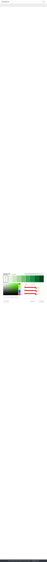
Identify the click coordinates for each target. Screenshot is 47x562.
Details (34, 560)
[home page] (5, 1)
